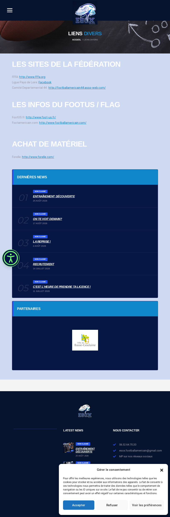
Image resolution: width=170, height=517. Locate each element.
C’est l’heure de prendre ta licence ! (62, 286)
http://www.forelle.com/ (38, 157)
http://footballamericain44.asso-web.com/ (77, 87)
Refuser (112, 505)
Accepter (78, 505)
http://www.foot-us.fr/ (41, 117)
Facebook (45, 82)
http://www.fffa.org (32, 77)
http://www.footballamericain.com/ (62, 122)
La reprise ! (42, 241)
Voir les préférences (147, 505)
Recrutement (43, 264)
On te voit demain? (47, 219)
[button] (162, 470)
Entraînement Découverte (54, 196)
